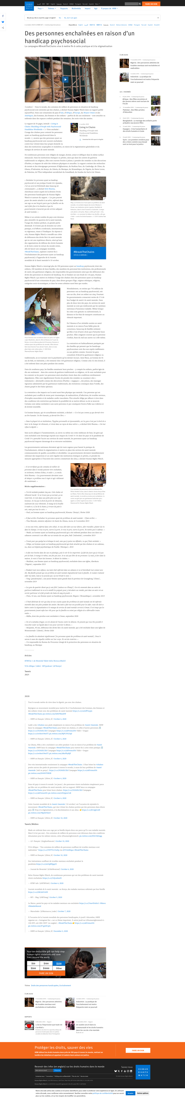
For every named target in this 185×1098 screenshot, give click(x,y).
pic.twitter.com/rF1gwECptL (39, 926)
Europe (77, 112)
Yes (60, 18)
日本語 (71, 4)
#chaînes (41, 725)
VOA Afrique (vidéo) (33, 666)
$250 (59, 963)
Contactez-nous (40, 1076)
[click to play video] (65, 80)
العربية (39, 4)
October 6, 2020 (60, 719)
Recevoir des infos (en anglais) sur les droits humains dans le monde (69, 1066)
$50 (33, 963)
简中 (43, 4)
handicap (80, 266)
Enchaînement (65, 985)
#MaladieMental (34, 906)
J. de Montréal (37, 661)
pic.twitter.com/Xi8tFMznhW (54, 713)
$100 (46, 963)
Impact (87, 8)
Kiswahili (157, 25)
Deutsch (65, 4)
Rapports (64, 8)
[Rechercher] (139, 3)
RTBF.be (28, 661)
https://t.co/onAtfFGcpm (82, 711)
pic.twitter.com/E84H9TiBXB (39, 773)
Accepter (130, 1093)
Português (78, 4)
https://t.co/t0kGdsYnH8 (38, 892)
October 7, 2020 (64, 911)
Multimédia (76, 8)
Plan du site (75, 1076)
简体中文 (92, 25)
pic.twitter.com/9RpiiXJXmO (39, 812)
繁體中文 (99, 25)
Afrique (69, 112)
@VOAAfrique (68, 850)
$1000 (46, 968)
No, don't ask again (70, 18)
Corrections (49, 1076)
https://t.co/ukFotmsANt (66, 730)
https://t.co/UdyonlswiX (52, 878)
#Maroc (103, 903)
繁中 (48, 4)
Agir (95, 8)
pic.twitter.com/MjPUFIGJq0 (60, 733)
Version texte (84, 1076)
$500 (33, 968)
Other (59, 968)
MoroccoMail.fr (59, 661)
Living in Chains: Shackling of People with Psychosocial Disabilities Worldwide (43, 126)
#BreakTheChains (32, 251)
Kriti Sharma (50, 189)
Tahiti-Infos (48, 661)
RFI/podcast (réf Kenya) (52, 666)
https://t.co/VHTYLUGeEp (48, 850)
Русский (85, 4)
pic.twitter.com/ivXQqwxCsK (59, 793)
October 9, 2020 (55, 897)
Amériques (29, 115)
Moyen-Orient (89, 112)
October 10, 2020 (60, 818)
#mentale (94, 725)
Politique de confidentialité (62, 1076)
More (98, 4)
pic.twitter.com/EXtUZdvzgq (90, 836)
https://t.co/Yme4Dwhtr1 (89, 903)
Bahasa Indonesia (121, 25)
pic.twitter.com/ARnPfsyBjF (60, 753)
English (53, 4)
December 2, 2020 (61, 931)
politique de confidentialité (103, 1093)
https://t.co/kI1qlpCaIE (91, 810)
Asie (62, 112)
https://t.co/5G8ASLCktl (37, 730)
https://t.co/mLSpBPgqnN (46, 864)
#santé (87, 725)
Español (91, 4)
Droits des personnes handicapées (44, 985)
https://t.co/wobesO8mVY (38, 733)
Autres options (142, 1093)
